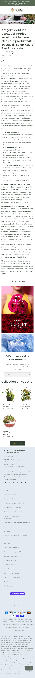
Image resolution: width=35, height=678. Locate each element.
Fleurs (6, 490)
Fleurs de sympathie (11, 560)
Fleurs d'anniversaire (11, 495)
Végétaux (7, 582)
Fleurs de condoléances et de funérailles (14, 517)
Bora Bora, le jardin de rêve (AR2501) (25, 405)
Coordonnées (25, 627)
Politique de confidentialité (11, 624)
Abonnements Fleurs (11, 556)
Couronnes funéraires (11, 573)
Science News (6, 105)
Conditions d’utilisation (27, 624)
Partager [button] (6, 61)
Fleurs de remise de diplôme (14, 507)
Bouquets (7, 543)
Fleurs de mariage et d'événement (16, 552)
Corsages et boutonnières (13, 512)
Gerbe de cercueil (10, 565)
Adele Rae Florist (12, 619)
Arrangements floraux (11, 548)
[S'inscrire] (29, 375)
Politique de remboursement (24, 621)
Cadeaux (7, 531)
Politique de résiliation (18, 630)
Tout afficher (17, 443)
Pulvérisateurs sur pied (12, 569)
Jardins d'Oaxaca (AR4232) (8, 405)
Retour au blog (18, 281)
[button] (4, 10)
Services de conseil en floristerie (15, 535)
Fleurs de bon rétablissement (14, 503)
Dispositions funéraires (12, 577)
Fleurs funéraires (9, 527)
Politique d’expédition (13, 627)
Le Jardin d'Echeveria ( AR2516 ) (7, 433)
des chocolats (8, 586)
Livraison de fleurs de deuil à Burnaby (17, 522)
